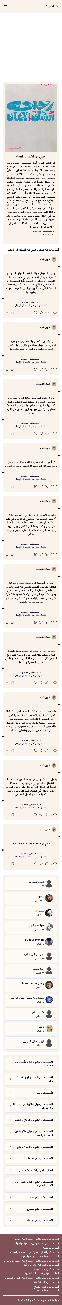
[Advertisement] (31, 47)
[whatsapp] (36, 312)
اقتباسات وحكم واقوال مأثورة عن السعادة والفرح (31, 1260)
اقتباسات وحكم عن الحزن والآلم (41, 1264)
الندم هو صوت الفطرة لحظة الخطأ (31, 843)
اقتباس (54, 6)
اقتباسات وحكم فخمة (46, 1282)
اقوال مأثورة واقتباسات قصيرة (41, 1273)
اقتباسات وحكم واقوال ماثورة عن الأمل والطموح (32, 1277)
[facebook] (47, 312)
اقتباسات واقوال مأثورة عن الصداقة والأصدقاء (33, 1252)
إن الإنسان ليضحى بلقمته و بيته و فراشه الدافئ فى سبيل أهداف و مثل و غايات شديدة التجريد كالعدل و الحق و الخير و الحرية (31, 345)
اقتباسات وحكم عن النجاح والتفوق (40, 1256)
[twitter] (41, 312)
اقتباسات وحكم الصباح (46, 1286)
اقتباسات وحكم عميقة (46, 1269)
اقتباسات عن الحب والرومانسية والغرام (37, 1243)
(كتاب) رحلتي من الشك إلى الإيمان (31, 305)
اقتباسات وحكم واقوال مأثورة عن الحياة (36, 1238)
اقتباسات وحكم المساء (46, 1290)
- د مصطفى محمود (31, 302)
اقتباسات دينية (51, 1247)
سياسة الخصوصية (48, 1300)
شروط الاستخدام (26, 1300)
